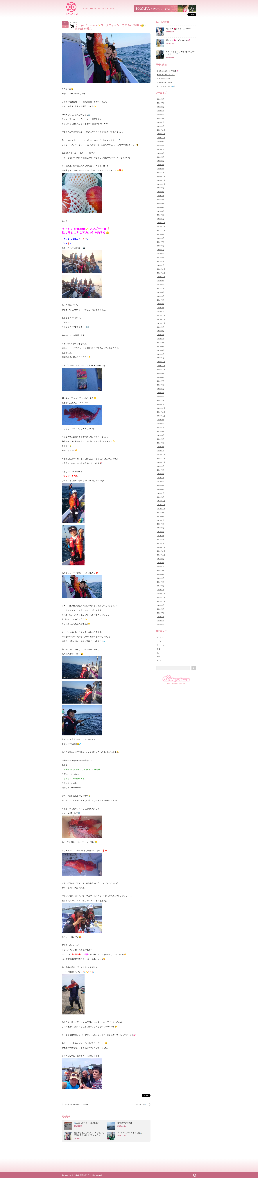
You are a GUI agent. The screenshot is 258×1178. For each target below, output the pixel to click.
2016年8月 (160, 563)
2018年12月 (161, 454)
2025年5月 (160, 157)
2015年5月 (160, 620)
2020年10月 (161, 369)
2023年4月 (160, 253)
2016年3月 (160, 582)
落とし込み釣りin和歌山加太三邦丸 (76, 1104)
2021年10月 (161, 323)
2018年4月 (160, 485)
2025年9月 (160, 141)
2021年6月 (160, 338)
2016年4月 (160, 578)
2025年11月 (161, 134)
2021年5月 (160, 342)
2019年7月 (160, 427)
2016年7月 (160, 566)
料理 (158, 649)
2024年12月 (161, 176)
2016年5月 (160, 574)
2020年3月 (160, 396)
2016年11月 (161, 551)
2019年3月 (160, 443)
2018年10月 (161, 462)
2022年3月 (160, 304)
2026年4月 (160, 114)
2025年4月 (160, 161)
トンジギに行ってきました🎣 (129, 1133)
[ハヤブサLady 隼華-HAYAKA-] (71, 14)
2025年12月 (161, 130)
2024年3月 (160, 211)
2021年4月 (160, 346)
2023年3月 (160, 257)
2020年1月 (160, 404)
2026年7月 (160, 103)
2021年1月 (160, 358)
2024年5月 (160, 203)
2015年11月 (161, 597)
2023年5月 (160, 250)
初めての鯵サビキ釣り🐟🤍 (166, 86)
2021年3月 (160, 350)
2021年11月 (161, 319)
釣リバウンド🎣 (141, 1104)
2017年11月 (161, 505)
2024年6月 (160, 199)
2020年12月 (161, 362)
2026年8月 (160, 99)
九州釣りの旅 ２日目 (164, 82)
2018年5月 (160, 481)
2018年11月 (161, 458)
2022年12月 (161, 269)
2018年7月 (160, 474)
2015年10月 (161, 601)
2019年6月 (160, 431)
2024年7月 (160, 196)
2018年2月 (160, 493)
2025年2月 (160, 168)
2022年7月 (160, 288)
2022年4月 (160, 300)
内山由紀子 (73, 22)
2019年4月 (160, 439)
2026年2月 (160, 122)
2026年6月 (160, 107)
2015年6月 (160, 617)
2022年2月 (160, 307)
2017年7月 (160, 520)
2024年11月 (161, 180)
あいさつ (160, 637)
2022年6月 (160, 292)
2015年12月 (161, 593)
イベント (160, 641)
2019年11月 (161, 412)
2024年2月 (160, 215)
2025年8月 (160, 145)
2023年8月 (160, 238)
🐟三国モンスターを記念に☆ (86, 1123)
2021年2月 (160, 354)
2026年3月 (160, 118)
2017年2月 (160, 539)
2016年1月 (160, 589)
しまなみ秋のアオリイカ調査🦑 (167, 71)
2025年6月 (160, 153)
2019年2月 (160, 447)
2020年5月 (160, 389)
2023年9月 (160, 234)
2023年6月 (160, 246)
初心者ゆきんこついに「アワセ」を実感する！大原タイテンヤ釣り (89, 1134)
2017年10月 (161, 508)
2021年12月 (161, 315)
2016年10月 (161, 555)
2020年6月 (160, 385)
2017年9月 (160, 512)
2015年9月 (160, 605)
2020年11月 (161, 366)
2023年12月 (161, 223)
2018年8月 (160, 470)
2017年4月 (160, 532)
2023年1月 (160, 265)
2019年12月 (161, 408)
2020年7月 (160, 381)
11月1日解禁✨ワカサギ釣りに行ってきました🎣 (181, 53)
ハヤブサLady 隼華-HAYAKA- (79, 1175)
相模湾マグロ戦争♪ (125, 1123)
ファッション (161, 645)
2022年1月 (160, 311)
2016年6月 (160, 570)
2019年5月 (160, 435)
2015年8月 (160, 609)
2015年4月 (160, 624)
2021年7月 (160, 335)
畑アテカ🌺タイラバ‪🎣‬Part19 (178, 29)
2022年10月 (161, 277)
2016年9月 (160, 559)
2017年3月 (160, 536)
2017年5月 (160, 528)
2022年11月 (161, 273)
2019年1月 (160, 450)
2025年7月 (160, 149)
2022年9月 (160, 280)
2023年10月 (161, 230)
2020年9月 (160, 373)
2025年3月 (160, 165)
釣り (158, 656)
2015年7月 (160, 613)
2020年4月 (160, 393)
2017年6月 (160, 524)
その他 (159, 660)
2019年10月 (161, 416)
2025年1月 (160, 172)
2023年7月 (160, 242)
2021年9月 (160, 327)
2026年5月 (160, 110)
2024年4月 (160, 207)
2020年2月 (160, 400)
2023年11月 (161, 226)
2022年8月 (160, 284)
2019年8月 (160, 423)
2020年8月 (160, 377)
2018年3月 (160, 489)
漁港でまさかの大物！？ (165, 78)
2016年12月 (161, 547)
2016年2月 (160, 586)
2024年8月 (160, 192)
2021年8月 (160, 331)
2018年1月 (160, 497)
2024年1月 (160, 219)
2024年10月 (161, 184)
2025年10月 (161, 138)
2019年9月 (160, 419)
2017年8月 (160, 516)
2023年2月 (160, 261)
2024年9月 (160, 188)
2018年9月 (160, 466)
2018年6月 (160, 477)
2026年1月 (160, 126)
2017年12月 (161, 501)
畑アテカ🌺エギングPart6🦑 (178, 40)
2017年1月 (160, 543)
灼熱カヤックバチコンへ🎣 (166, 75)
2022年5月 (160, 296)
